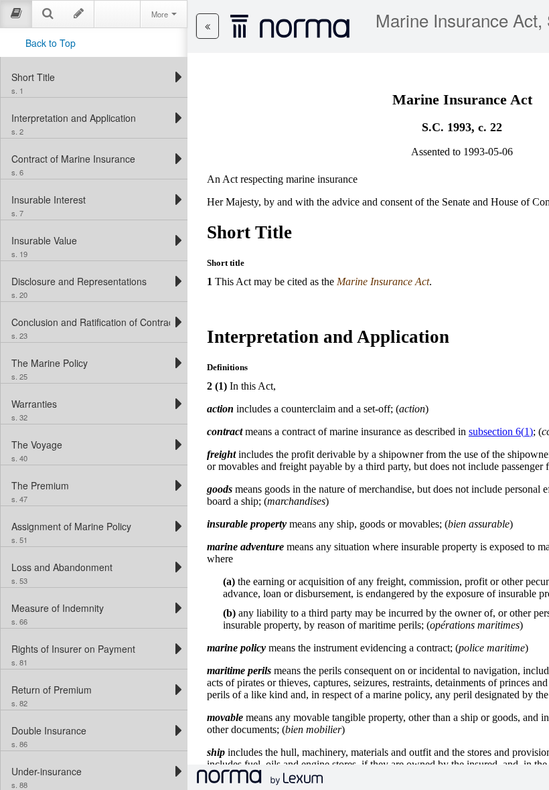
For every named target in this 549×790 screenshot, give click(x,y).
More (160, 14)
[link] (90, 77)
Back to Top (50, 43)
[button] (207, 26)
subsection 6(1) (501, 431)
